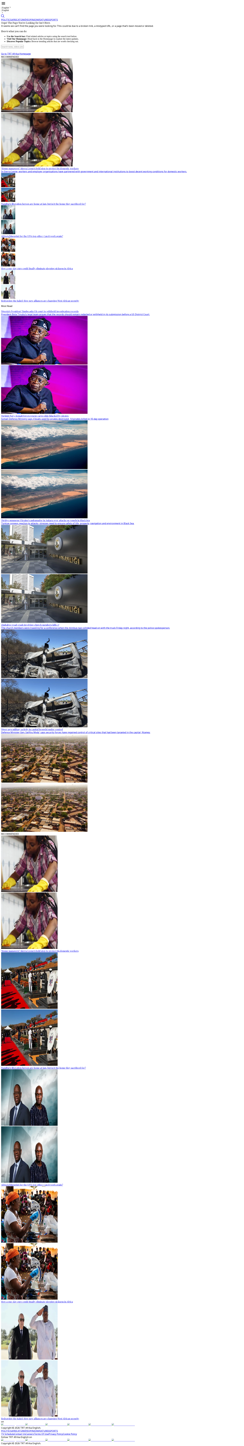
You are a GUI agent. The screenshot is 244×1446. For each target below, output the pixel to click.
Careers (30, 1434)
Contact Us (20, 1434)
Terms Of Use (41, 1434)
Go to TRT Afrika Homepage (16, 53)
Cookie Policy (70, 1434)
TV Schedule (7, 1434)
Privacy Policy (56, 1434)
